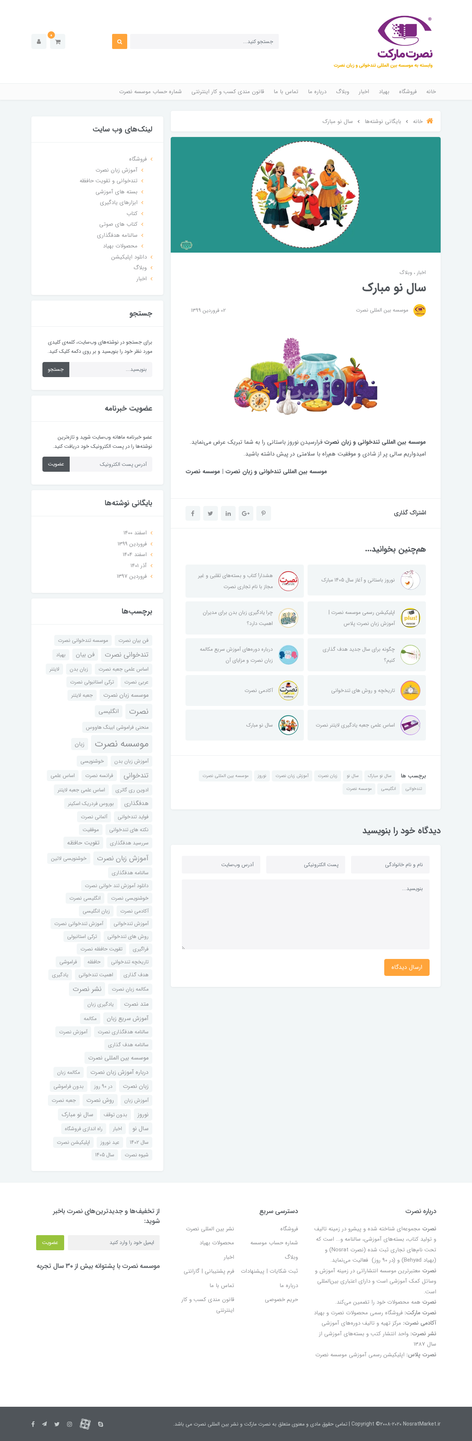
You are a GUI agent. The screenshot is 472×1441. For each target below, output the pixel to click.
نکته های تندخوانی (129, 830)
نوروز (262, 775)
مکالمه (90, 1019)
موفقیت (91, 830)
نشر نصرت (87, 989)
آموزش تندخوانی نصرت (78, 924)
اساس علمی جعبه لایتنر (81, 790)
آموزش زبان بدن (131, 761)
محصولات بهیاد (120, 246)
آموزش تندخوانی (131, 924)
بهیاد (384, 91)
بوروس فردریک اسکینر (91, 803)
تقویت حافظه (83, 842)
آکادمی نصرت (134, 911)
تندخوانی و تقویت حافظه (109, 180)
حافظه (94, 962)
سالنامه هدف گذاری (128, 1045)
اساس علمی (63, 776)
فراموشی (68, 962)
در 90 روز (103, 1086)
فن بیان (85, 654)
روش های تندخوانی (128, 936)
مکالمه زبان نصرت (130, 989)
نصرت (139, 711)
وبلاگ (342, 91)
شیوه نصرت (137, 1155)
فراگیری (141, 949)
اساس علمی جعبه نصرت (123, 669)
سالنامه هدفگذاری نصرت (123, 1032)
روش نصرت (100, 1100)
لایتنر (54, 669)
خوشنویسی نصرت (130, 898)
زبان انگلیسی (96, 911)
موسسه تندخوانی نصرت (83, 640)
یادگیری (60, 975)
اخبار (364, 91)
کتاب (132, 213)
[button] (57, 41)
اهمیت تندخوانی (96, 975)
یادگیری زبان (100, 1004)
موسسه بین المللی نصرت (225, 775)
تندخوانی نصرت (127, 654)
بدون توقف (115, 1115)
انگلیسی (388, 788)
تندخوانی (413, 788)
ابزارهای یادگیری (119, 202)
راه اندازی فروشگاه (84, 1129)
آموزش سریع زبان (128, 1018)
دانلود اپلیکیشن (129, 257)
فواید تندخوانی (133, 817)
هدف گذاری (136, 975)
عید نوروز (109, 1142)
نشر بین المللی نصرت (210, 1228)
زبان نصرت (327, 775)
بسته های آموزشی (117, 191)
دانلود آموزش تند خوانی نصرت (117, 886)
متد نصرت (136, 1004)
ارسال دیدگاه (407, 967)
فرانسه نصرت (99, 776)
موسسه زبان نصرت (126, 695)
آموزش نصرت (73, 1032)
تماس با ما (286, 91)
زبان (79, 744)
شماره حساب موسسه (274, 1242)
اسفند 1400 (135, 532)
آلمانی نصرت (94, 817)
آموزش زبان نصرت (292, 775)
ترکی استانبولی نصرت (92, 682)
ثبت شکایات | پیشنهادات (269, 1271)
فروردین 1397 (132, 576)
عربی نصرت (136, 682)
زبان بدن (79, 669)
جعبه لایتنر (82, 695)
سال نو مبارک (380, 775)
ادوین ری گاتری (132, 790)
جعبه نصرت (64, 1100)
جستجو (56, 369)
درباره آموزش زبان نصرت (119, 1072)
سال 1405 (104, 1155)
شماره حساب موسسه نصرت (150, 91)
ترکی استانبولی (82, 936)
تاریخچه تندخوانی (130, 962)
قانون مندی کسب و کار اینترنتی (227, 91)
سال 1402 (139, 1142)
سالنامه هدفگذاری (117, 235)
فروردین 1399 (132, 544)
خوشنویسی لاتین (69, 858)
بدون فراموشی (68, 1086)
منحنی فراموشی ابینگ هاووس (117, 727)
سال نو (353, 775)
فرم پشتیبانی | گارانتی (209, 1271)
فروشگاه (408, 91)
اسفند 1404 (135, 554)
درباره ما (317, 91)
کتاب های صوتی (118, 224)
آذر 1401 (139, 565)
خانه (431, 91)
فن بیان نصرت (133, 640)
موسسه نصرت (359, 788)
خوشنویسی (92, 761)
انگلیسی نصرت (85, 898)
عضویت (56, 464)
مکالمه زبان (68, 1072)
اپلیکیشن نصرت (73, 1142)
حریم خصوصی (281, 1299)
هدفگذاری (136, 803)
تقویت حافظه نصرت (101, 949)
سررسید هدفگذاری (129, 843)
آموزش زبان (136, 1100)
